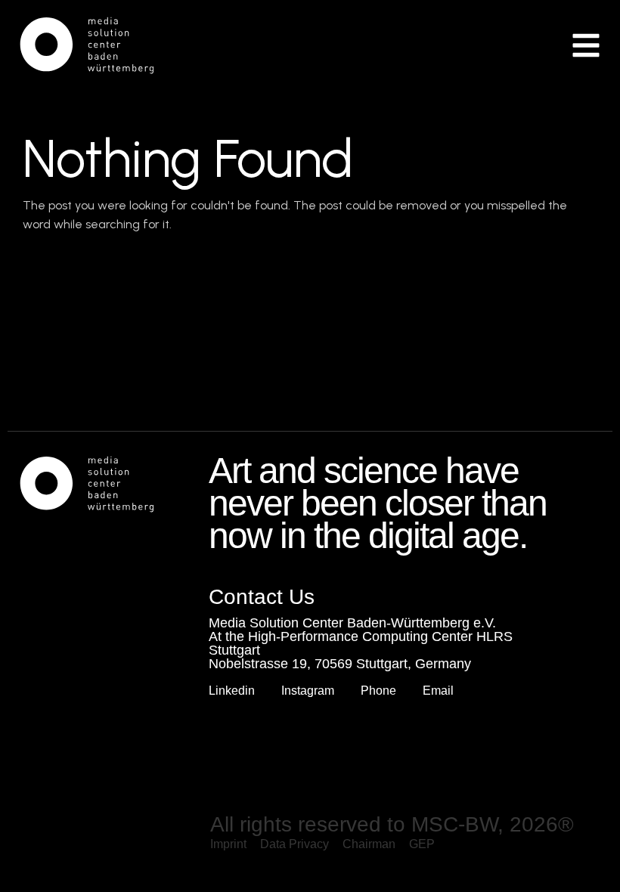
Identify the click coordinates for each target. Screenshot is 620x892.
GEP (422, 844)
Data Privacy (294, 844)
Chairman (369, 844)
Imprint (228, 844)
